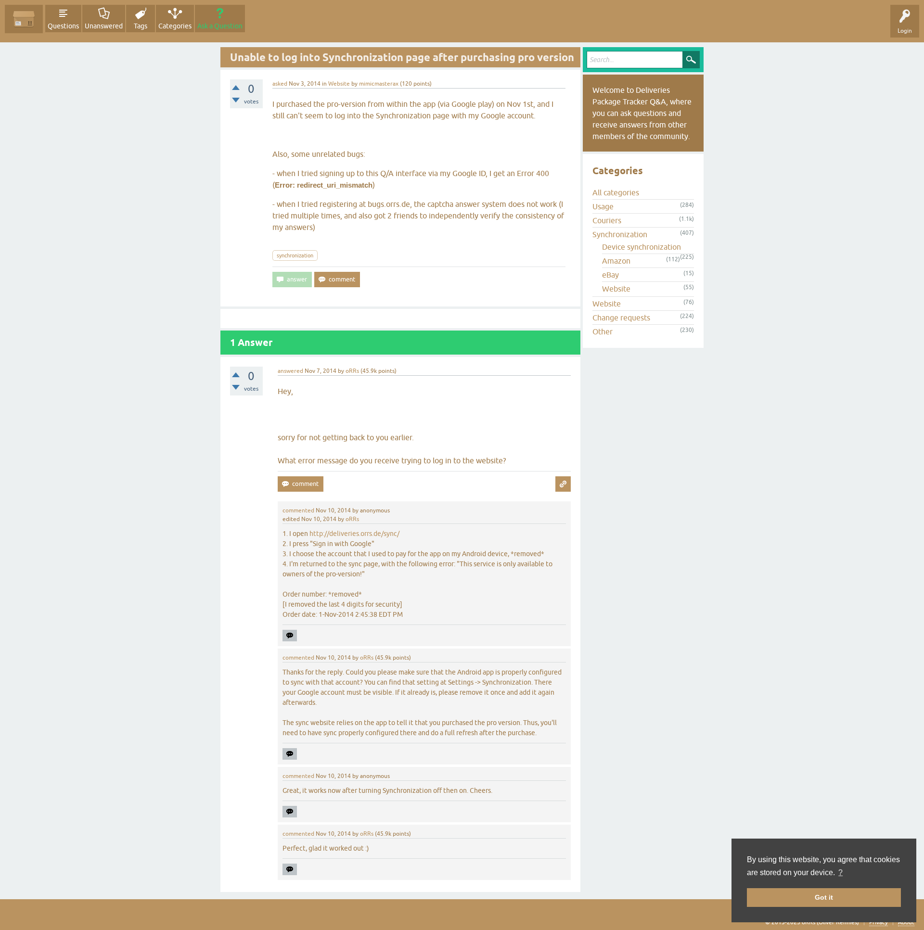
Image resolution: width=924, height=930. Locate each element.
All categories (615, 192)
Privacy (878, 922)
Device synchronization (641, 246)
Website (339, 83)
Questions (63, 26)
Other (602, 331)
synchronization (295, 255)
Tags (140, 26)
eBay (610, 274)
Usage (603, 206)
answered (290, 371)
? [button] (840, 872)
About (906, 922)
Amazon (616, 260)
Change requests (621, 317)
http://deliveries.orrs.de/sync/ (354, 533)
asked (279, 83)
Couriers (606, 220)
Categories (175, 26)
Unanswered (104, 26)
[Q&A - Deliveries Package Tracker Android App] (24, 19)
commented (298, 510)
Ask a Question (220, 26)
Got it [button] (824, 897)
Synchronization (619, 234)
